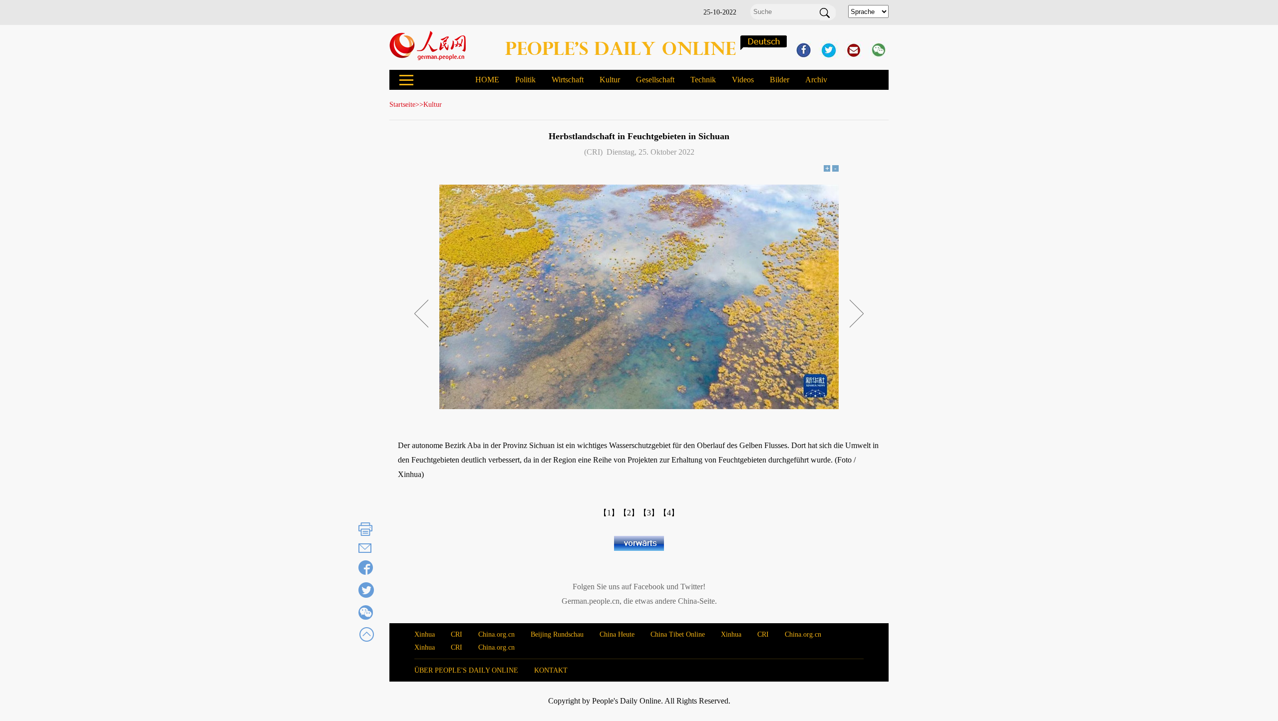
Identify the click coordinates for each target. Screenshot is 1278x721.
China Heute (617, 634)
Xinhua (424, 634)
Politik (525, 79)
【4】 (669, 512)
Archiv (816, 79)
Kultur (610, 79)
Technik (703, 79)
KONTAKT (551, 670)
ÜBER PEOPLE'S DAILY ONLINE (466, 670)
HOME (487, 79)
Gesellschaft (655, 79)
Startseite (402, 104)
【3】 (649, 512)
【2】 (629, 512)
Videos (743, 79)
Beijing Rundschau (557, 634)
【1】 (609, 512)
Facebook (649, 586)
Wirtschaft (568, 79)
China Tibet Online (677, 634)
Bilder (779, 79)
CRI (456, 634)
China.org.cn (496, 634)
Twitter (691, 586)
